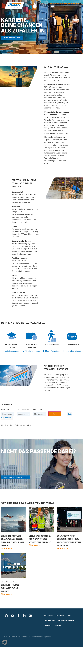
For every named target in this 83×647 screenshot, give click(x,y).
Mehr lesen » (6, 548)
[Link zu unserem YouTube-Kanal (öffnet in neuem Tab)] (12, 615)
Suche (55, 414)
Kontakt (48, 625)
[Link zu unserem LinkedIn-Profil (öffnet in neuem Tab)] (24, 615)
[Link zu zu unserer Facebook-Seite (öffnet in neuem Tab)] (18, 615)
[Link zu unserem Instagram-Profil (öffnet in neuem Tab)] (6, 615)
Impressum (60, 615)
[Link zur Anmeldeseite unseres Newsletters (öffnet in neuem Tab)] (30, 615)
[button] (44, 5)
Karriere (58, 625)
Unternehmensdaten (66, 620)
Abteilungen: (37, 409)
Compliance (48, 615)
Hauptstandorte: (23, 409)
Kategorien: (5, 409)
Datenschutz (50, 620)
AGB (69, 615)
